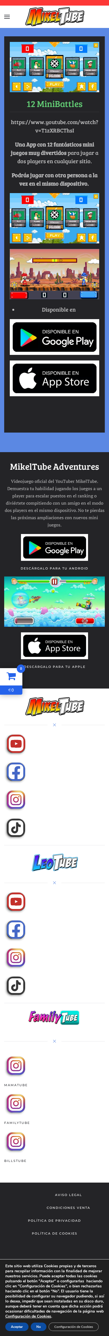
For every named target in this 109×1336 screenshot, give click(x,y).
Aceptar (17, 1327)
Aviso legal (68, 1195)
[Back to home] (54, 17)
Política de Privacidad (54, 1221)
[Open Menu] (7, 17)
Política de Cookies (54, 1233)
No (38, 1327)
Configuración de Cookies (28, 1316)
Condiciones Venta (68, 1208)
